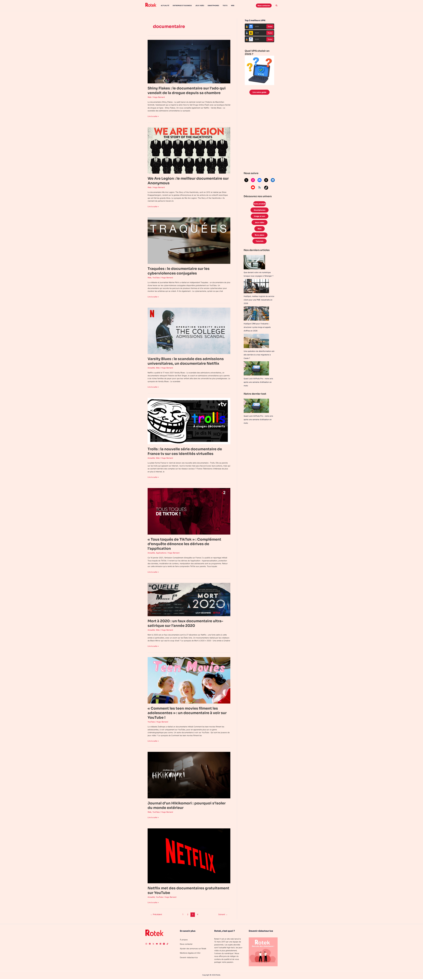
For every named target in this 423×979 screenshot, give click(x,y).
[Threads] (266, 180)
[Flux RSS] (260, 187)
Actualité (165, 5)
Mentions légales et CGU (190, 953)
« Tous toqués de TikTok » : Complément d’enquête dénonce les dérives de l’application (184, 544)
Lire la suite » (153, 116)
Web (232, 5)
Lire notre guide (259, 92)
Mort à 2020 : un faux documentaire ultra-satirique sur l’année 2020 (185, 623)
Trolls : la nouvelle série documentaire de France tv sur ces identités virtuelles (185, 451)
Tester (270, 26)
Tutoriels (259, 241)
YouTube (156, 277)
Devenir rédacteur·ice (189, 957)
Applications (161, 553)
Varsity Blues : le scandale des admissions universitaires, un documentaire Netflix (186, 361)
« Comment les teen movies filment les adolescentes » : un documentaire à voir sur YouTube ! (187, 713)
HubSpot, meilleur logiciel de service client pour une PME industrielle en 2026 (259, 299)
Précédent (156, 914)
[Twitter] (153, 944)
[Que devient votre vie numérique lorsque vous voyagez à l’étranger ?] (254, 262)
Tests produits (259, 204)
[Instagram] (253, 180)
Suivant (222, 914)
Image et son (259, 216)
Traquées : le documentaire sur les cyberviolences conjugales (179, 270)
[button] (264, 5)
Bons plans (259, 235)
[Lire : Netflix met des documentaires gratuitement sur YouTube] (189, 856)
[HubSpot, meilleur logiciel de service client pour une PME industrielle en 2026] (256, 286)
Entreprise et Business (182, 5)
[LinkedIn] (273, 180)
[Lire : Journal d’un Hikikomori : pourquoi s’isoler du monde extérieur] (189, 775)
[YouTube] (253, 187)
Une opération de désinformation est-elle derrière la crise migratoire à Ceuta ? (259, 354)
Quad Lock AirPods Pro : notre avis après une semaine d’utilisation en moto (258, 382)
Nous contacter (186, 944)
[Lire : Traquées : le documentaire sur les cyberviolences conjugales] (189, 240)
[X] (246, 180)
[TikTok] (266, 188)
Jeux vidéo (199, 5)
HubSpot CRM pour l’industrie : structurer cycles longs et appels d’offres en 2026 (257, 327)
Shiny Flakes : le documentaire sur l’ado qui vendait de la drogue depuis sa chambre (187, 90)
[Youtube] (157, 944)
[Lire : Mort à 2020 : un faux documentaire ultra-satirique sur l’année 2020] (189, 599)
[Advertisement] (259, 134)
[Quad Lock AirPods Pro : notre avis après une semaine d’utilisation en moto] (256, 368)
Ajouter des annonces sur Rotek (193, 948)
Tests (225, 5)
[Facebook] (260, 180)
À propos (184, 940)
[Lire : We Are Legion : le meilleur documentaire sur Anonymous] (189, 150)
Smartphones (213, 5)
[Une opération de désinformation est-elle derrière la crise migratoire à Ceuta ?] (256, 341)
